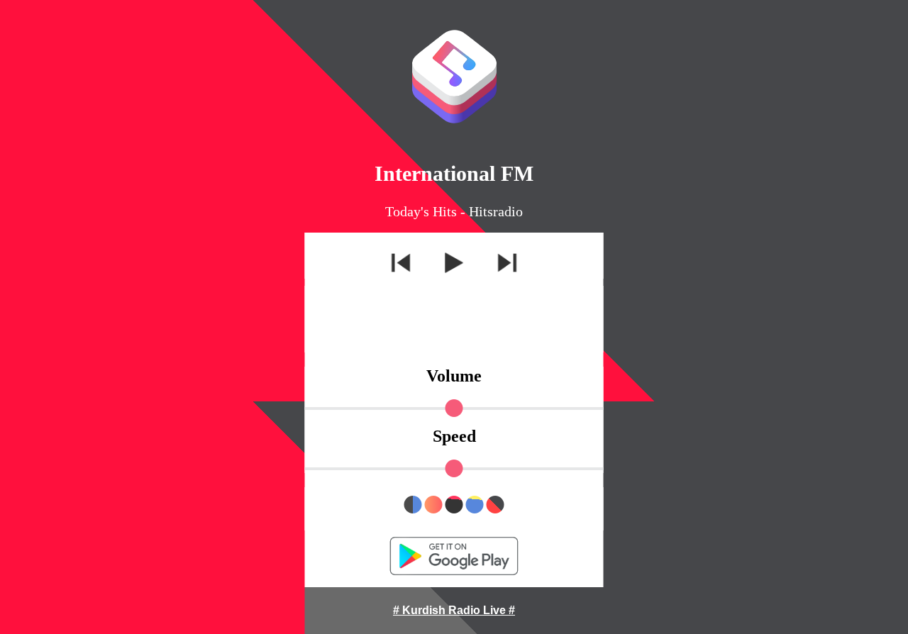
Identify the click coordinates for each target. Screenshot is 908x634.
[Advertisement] (454, 318)
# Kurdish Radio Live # (454, 610)
